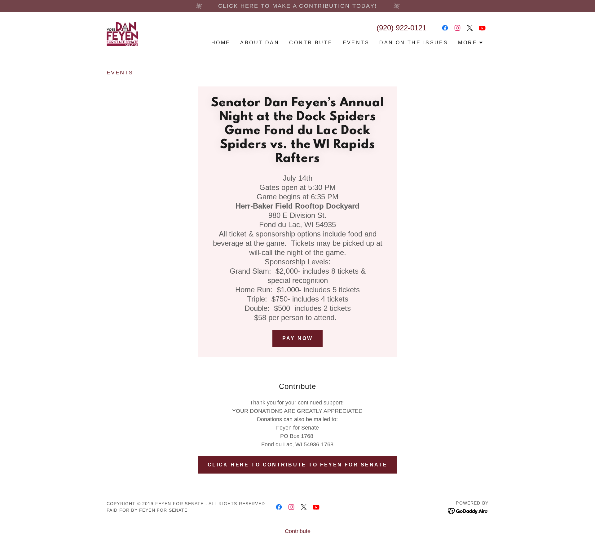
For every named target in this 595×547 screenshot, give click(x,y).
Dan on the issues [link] (413, 42)
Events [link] (356, 42)
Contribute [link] (311, 42)
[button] (470, 42)
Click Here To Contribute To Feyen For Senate (298, 464)
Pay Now (297, 338)
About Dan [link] (259, 42)
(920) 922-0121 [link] (401, 28)
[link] (122, 34)
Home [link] (221, 42)
